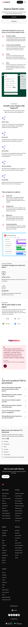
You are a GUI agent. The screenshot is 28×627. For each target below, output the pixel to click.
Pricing (3, 500)
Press (3, 587)
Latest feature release (6, 498)
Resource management (6, 518)
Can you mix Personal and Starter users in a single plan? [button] (11, 411)
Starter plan (4, 503)
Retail (3, 547)
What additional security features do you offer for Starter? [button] (12, 417)
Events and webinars (19, 545)
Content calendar (18, 495)
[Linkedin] (12, 615)
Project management (6, 515)
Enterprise (4, 508)
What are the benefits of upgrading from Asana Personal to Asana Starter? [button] (11, 389)
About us (3, 572)
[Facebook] (16, 615)
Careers (3, 579)
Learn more (4, 438)
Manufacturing (5, 555)
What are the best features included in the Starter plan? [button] (11, 406)
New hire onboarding (19, 503)
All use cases (17, 520)
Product (3, 540)
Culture (3, 584)
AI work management (6, 513)
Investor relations (5, 589)
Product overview (5, 493)
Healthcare (4, 545)
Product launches (18, 508)
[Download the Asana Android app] (18, 623)
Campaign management (19, 493)
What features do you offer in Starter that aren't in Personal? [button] (12, 395)
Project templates (18, 547)
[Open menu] (25, 2)
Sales (3, 542)
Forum (16, 540)
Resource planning (18, 510)
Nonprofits (4, 557)
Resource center (18, 542)
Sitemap (16, 557)
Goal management (18, 500)
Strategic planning (18, 513)
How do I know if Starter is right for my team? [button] (11, 400)
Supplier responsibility (6, 597)
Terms (12, 618)
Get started (20, 2)
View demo (14, 21)
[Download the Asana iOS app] (9, 623)
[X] (9, 615)
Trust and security (5, 592)
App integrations (5, 510)
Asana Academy (18, 535)
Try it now (14, 17)
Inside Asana (4, 582)
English (15, 610)
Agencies (4, 560)
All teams (4, 562)
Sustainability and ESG (6, 599)
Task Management (18, 518)
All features (4, 495)
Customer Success (18, 550)
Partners (16, 555)
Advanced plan (5, 505)
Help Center (17, 530)
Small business (5, 530)
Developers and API (18, 552)
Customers (4, 577)
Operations (4, 535)
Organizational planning (19, 505)
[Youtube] (19, 615)
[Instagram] (14, 615)
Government (4, 550)
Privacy (3, 594)
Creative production (18, 498)
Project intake (17, 515)
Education (4, 552)
